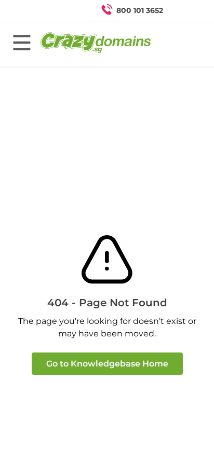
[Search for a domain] (186, 10)
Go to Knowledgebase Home (107, 364)
